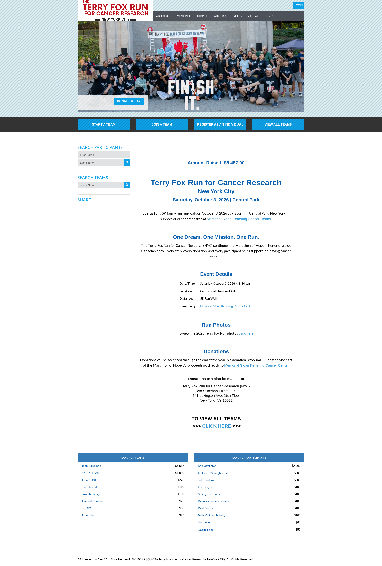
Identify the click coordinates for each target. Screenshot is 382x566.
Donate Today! (129, 101)
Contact (271, 16)
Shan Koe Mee (91, 487)
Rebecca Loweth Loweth (213, 501)
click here (246, 333)
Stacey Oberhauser (210, 494)
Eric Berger (205, 487)
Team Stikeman (91, 465)
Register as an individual (220, 124)
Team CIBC (89, 479)
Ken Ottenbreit (207, 465)
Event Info (183, 16)
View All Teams (278, 124)
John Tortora (206, 479)
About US (163, 16)
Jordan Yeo (205, 522)
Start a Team (103, 124)
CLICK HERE (216, 426)
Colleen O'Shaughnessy (213, 473)
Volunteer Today (246, 16)
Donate (202, 16)
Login (299, 5)
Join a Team (162, 124)
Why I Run (220, 16)
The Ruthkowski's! (93, 501)
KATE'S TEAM (90, 473)
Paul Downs (205, 508)
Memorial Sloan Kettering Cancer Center (239, 219)
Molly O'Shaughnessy (211, 515)
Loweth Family (91, 494)
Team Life (88, 515)
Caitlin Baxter (206, 529)
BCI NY (86, 508)
